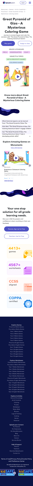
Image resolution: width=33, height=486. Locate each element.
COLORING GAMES (16, 62)
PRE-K (5, 52)
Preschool (4, 11)
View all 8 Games (16, 147)
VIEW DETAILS (8, 180)
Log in (23, 2)
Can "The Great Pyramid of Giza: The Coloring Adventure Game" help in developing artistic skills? (14, 132)
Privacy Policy (16, 459)
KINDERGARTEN (15, 52)
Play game (8, 43)
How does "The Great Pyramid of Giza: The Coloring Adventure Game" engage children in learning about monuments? (16, 127)
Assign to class (25, 43)
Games (11, 9)
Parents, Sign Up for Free (16, 229)
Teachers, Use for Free (16, 236)
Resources (4, 9)
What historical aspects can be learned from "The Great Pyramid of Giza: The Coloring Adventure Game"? (15, 121)
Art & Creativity (20, 9)
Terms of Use (6, 459)
